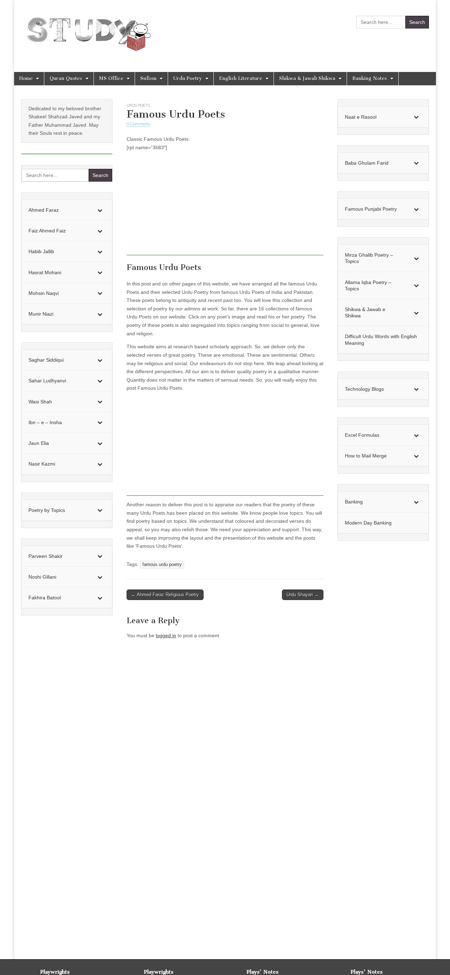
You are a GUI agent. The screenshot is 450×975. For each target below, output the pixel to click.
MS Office (111, 78)
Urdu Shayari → (303, 594)
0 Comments (138, 123)
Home (26, 78)
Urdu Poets (138, 105)
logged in (166, 635)
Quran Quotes (66, 78)
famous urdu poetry (162, 564)
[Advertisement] (225, 206)
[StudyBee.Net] (87, 30)
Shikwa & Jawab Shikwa (307, 78)
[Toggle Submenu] (100, 210)
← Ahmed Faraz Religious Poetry (165, 594)
